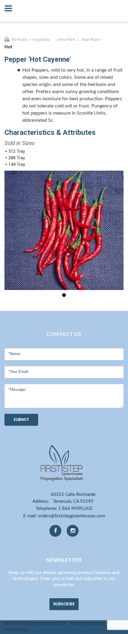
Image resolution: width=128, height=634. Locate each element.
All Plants (19, 39)
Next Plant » (92, 39)
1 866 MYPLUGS (75, 508)
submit (21, 420)
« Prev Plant (65, 39)
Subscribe (64, 604)
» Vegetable (39, 39)
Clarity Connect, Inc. (49, 629)
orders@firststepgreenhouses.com (71, 516)
